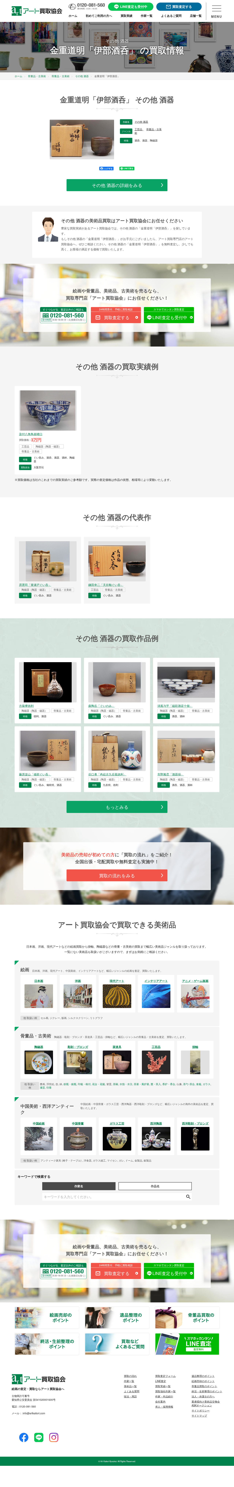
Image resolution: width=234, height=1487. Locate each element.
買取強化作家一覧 (165, 1391)
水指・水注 (126, 1084)
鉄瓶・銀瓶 (70, 1084)
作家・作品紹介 (164, 1396)
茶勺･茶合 (189, 1084)
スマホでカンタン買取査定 (169, 309)
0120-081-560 (27, 1406)
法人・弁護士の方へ (203, 1396)
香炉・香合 (168, 1084)
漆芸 (42, 1087)
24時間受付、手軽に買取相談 (116, 309)
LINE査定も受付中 (169, 317)
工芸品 (139, 129)
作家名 (78, 1186)
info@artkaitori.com (33, 1413)
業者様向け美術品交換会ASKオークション (206, 1403)
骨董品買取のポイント (204, 1386)
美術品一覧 (130, 1386)
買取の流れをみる (117, 875)
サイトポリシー (201, 1410)
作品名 (155, 1186)
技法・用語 (130, 1396)
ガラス (206, 1084)
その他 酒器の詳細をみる (117, 185)
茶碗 (115, 1084)
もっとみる (117, 807)
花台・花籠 (98, 1084)
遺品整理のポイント (203, 1376)
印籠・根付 (84, 1084)
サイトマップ (199, 1415)
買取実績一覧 (163, 1386)
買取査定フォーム (165, 1376)
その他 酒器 (141, 121)
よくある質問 (131, 1391)
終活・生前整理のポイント (207, 1391)
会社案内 (160, 1401)
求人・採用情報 (164, 1406)
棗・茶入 (156, 1084)
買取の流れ (130, 1376)
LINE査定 (160, 1381)
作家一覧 (129, 1381)
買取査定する (117, 317)
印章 (49, 1087)
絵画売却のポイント (203, 1381)
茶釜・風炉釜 (141, 1084)
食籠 (198, 1084)
